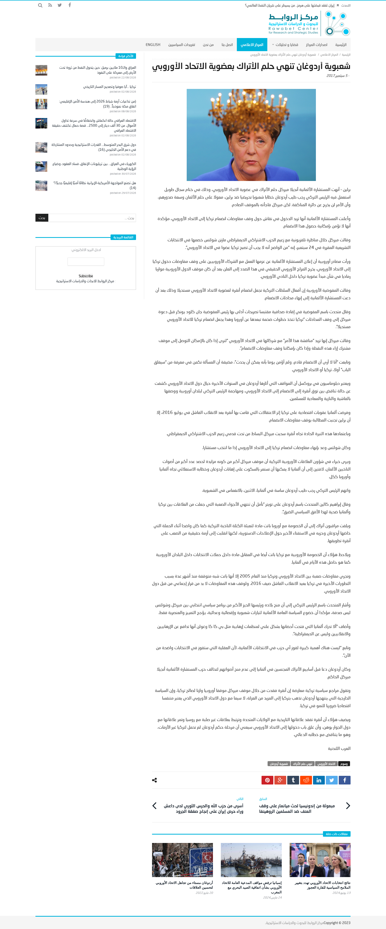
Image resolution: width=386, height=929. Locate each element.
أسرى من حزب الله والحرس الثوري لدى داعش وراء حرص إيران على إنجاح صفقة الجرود (203, 805)
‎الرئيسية (346, 54)
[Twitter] (60, 5)
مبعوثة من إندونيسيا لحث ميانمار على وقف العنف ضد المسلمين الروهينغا (297, 805)
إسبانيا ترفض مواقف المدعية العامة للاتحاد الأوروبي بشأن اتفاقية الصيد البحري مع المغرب (252, 887)
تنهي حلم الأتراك (302, 763)
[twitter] (332, 780)
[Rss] (50, 5)
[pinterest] (267, 780)
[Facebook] (69, 5)
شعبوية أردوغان (279, 763)
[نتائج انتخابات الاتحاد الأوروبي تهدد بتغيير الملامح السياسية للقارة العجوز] (320, 860)
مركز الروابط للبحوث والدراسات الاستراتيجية (295, 923)
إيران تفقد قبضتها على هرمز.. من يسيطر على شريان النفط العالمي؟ (289, 5)
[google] (280, 780)
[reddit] (306, 780)
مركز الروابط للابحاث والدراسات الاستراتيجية (85, 281)
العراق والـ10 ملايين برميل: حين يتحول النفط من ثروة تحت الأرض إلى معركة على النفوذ (97, 69)
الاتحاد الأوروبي (326, 763)
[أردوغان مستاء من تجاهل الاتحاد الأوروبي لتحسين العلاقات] (182, 860)
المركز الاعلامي (329, 54)
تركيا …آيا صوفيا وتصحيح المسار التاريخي (109, 86)
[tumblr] (293, 780)
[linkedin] (319, 780)
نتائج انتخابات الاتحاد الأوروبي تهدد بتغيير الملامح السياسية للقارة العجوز (323, 885)
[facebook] (345, 780)
